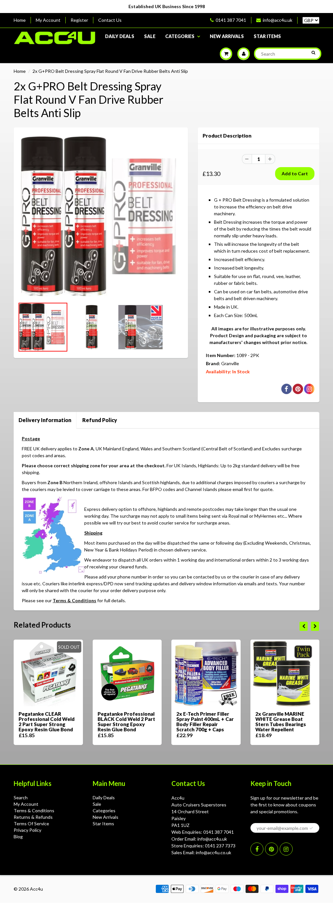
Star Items (267, 36)
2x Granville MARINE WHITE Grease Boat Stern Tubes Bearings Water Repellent (280, 721)
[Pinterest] (271, 849)
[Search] (313, 52)
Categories (179, 36)
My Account (48, 20)
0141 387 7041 (231, 20)
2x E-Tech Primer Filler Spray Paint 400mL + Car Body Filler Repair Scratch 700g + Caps (205, 721)
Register (79, 20)
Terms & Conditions (74, 600)
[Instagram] (286, 849)
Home (20, 20)
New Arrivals (227, 36)
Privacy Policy (27, 830)
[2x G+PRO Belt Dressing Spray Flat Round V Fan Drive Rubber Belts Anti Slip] (101, 216)
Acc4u (36, 889)
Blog (18, 836)
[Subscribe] (311, 828)
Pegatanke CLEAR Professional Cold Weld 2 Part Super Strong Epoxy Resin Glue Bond (46, 721)
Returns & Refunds (33, 817)
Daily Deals (119, 36)
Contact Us (110, 20)
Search (21, 797)
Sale (149, 36)
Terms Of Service (31, 823)
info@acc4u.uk (277, 20)
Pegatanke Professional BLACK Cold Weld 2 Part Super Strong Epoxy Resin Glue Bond (126, 721)
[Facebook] (256, 849)
